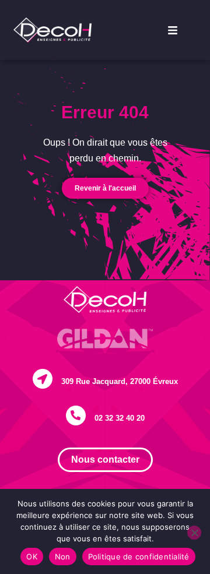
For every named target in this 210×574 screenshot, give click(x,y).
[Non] (194, 533)
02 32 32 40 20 (119, 418)
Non (63, 556)
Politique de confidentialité (139, 556)
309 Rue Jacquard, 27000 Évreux (119, 381)
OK (31, 556)
